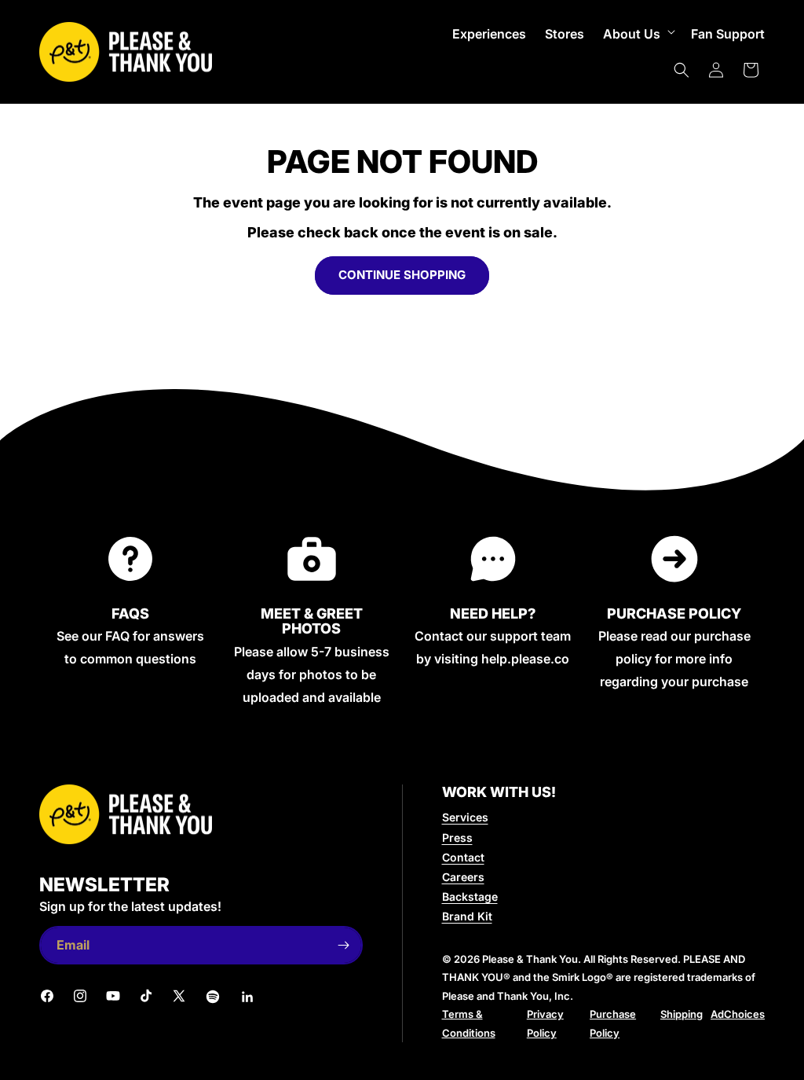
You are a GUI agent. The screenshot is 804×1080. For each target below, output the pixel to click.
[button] (638, 34)
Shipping (681, 1014)
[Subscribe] (344, 945)
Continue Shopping (402, 274)
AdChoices (738, 1014)
